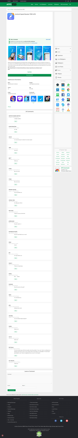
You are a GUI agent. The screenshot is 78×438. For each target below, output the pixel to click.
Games (36, 4)
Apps (32, 4)
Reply (16, 121)
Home (9, 9)
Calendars (63, 154)
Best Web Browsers (33, 413)
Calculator (57, 156)
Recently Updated (23, 1)
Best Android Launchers (34, 404)
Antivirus (57, 152)
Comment (9, 374)
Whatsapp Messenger (11, 402)
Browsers (57, 164)
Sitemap (53, 426)
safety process (34, 42)
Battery (63, 152)
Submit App (43, 426)
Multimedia (58, 162)
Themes (58, 70)
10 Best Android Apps (34, 402)
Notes (63, 162)
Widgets (60, 73)
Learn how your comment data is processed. (30, 394)
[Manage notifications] (2, 435)
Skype (9, 413)
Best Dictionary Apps (33, 415)
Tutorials (53, 413)
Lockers (57, 160)
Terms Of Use (37, 426)
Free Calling (68, 158)
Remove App (48, 426)
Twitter (9, 404)
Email (9, 385)
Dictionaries (63, 156)
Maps (68, 156)
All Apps (12, 9)
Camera (68, 154)
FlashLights (63, 158)
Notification (63, 164)
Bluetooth (68, 152)
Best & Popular (15, 1)
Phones (59, 77)
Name (23, 385)
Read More (30, 72)
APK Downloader (64, 4)
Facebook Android (11, 417)
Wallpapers (56, 4)
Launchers (50, 4)
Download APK (29, 75)
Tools (10, 106)
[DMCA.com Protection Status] (39, 434)
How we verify (48, 39)
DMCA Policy (25, 426)
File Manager (58, 158)
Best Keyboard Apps (33, 417)
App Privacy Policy (59, 426)
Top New (9, 1)
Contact (16, 426)
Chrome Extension (55, 404)
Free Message (63, 160)
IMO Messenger (10, 415)
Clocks (58, 154)
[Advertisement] (29, 28)
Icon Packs (60, 66)
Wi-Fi (68, 164)
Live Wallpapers (43, 4)
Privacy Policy (31, 426)
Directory (20, 426)
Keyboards (68, 160)
